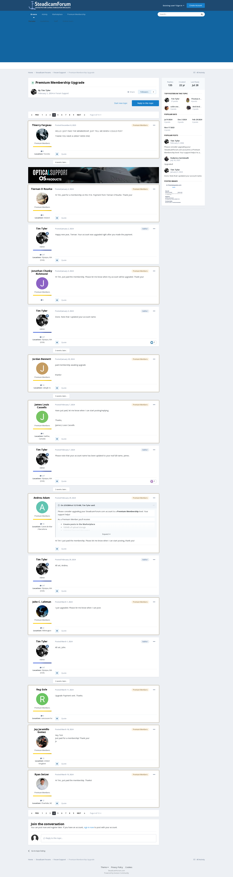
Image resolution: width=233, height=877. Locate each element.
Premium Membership (76, 14)
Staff (56, 21)
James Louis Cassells (42, 406)
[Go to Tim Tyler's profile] (34, 92)
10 (43, 524)
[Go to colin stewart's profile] (167, 108)
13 (43, 758)
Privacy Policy (117, 867)
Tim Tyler (45, 90)
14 (43, 385)
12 (43, 800)
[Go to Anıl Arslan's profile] (188, 108)
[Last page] (84, 115)
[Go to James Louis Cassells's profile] (42, 417)
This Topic (191, 14)
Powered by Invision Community (116, 873)
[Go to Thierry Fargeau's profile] (42, 135)
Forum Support (62, 93)
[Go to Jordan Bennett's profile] (42, 368)
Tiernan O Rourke (41, 189)
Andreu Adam (42, 497)
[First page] (32, 115)
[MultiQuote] (57, 154)
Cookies (128, 867)
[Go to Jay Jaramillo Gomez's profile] (42, 742)
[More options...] (154, 125)
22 (43, 628)
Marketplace (57, 14)
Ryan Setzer (42, 774)
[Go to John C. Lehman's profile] (42, 611)
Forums (32, 21)
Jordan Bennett (41, 359)
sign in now (89, 827)
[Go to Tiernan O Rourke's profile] (42, 198)
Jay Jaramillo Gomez (41, 731)
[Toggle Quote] (59, 505)
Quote (63, 154)
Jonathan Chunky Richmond (41, 272)
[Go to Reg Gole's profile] (42, 699)
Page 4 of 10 (95, 115)
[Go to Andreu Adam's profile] (42, 507)
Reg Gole (41, 689)
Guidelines (44, 21)
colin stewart (176, 106)
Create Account (195, 5)
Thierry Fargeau (41, 125)
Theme (104, 867)
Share (132, 92)
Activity (44, 14)
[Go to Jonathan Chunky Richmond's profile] (42, 283)
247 (43, 254)
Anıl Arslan (197, 106)
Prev (37, 115)
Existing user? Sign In (173, 5)
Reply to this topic (145, 103)
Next (79, 115)
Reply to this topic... (54, 838)
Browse (34, 14)
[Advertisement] (116, 43)
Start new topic (120, 103)
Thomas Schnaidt (199, 99)
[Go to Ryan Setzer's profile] (42, 784)
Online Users (68, 21)
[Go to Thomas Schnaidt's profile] (187, 100)
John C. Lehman (41, 601)
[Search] (202, 14)
